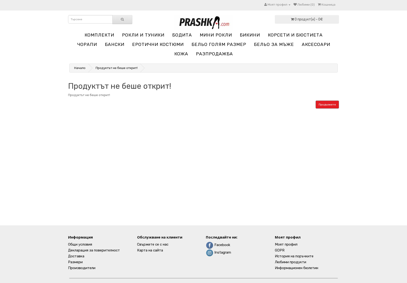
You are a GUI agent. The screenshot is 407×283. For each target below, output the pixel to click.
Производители (81, 268)
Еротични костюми (158, 44)
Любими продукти (290, 262)
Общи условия (80, 244)
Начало (79, 68)
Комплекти (99, 35)
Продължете (327, 104)
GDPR (280, 250)
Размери (75, 262)
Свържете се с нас (152, 244)
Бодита (182, 35)
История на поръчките (294, 256)
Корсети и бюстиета (295, 35)
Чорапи (87, 44)
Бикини (250, 35)
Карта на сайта (150, 250)
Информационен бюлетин (296, 268)
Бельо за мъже (274, 44)
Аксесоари (316, 44)
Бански (114, 44)
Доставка (76, 256)
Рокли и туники (143, 35)
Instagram (222, 252)
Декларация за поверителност (94, 250)
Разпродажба (214, 54)
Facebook (221, 245)
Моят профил (286, 244)
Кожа (181, 54)
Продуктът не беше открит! (117, 68)
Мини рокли (216, 35)
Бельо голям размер (218, 44)
